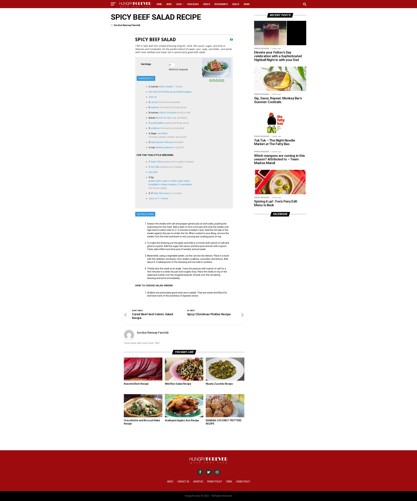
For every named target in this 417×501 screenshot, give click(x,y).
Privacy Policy (214, 481)
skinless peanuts (164, 147)
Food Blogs (193, 4)
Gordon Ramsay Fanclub (127, 25)
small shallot (157, 123)
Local (179, 4)
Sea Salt (153, 172)
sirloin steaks (166, 86)
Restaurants (221, 4)
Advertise (198, 481)
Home (159, 4)
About (170, 481)
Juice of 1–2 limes (158, 198)
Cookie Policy (243, 481)
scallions (155, 128)
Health (235, 4)
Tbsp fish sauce (161, 193)
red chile (155, 167)
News (169, 4)
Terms (229, 481)
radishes (155, 107)
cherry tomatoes (168, 112)
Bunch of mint (163, 117)
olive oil (153, 97)
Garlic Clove (157, 161)
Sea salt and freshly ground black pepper (170, 91)
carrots (154, 102)
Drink (246, 4)
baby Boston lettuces (162, 142)
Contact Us (183, 481)
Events (206, 4)
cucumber (162, 133)
